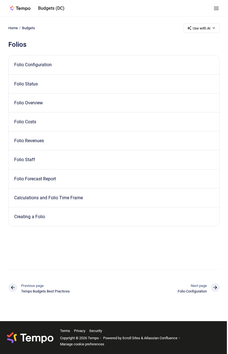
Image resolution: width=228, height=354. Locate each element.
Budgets (28, 28)
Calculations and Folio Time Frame (48, 197)
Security (95, 331)
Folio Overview (28, 102)
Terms (65, 331)
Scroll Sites (131, 338)
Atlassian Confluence (160, 338)
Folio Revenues (29, 140)
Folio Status (26, 84)
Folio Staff (24, 159)
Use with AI (201, 28)
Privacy (79, 331)
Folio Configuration (33, 64)
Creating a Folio (29, 216)
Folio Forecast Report (35, 178)
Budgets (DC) (51, 8)
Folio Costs (25, 121)
